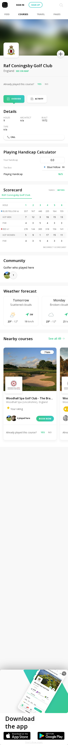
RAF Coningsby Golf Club (16, 195)
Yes (39, 84)
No (46, 84)
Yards (52, 190)
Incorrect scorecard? (54, 247)
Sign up (35, 4)
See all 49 (54, 338)
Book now (45, 418)
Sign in (20, 4)
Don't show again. (34, 742)
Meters (61, 190)
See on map (22, 71)
